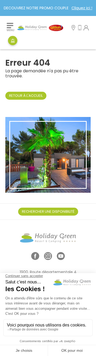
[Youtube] (61, 258)
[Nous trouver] (73, 28)
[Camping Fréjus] (40, 28)
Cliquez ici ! (81, 8)
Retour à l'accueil (26, 95)
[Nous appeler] (79, 28)
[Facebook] (35, 258)
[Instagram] (48, 258)
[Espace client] (86, 28)
